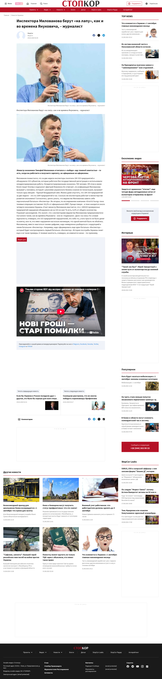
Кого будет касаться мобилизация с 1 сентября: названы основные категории (140, 378)
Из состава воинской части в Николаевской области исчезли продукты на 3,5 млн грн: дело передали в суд (140, 48)
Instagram (22, 346)
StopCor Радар (112, 10)
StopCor (30, 33)
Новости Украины (17, 15)
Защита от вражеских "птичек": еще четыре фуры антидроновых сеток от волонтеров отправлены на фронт (138, 192)
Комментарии (27, 419)
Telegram (76, 344)
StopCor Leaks (96, 10)
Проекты (33, 10)
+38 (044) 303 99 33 (140, 448)
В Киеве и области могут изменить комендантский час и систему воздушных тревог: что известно (137, 420)
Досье (83, 10)
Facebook (83, 344)
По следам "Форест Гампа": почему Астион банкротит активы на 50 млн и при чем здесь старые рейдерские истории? (139, 493)
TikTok (29, 346)
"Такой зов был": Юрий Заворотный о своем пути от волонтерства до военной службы (140, 269)
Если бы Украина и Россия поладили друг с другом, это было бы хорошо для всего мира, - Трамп (37, 399)
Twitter (95, 344)
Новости (60, 10)
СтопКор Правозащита (52, 666)
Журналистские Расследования (56, 669)
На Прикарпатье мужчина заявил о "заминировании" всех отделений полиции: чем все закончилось (137, 68)
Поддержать (136, 3)
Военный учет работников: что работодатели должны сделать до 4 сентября (98, 508)
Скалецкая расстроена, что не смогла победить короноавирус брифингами (80, 397)
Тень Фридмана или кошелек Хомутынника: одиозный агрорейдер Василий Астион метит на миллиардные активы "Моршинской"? (140, 514)
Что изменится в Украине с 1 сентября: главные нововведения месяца (99, 556)
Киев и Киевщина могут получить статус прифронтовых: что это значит (60, 506)
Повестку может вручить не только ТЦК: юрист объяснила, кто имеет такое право (59, 557)
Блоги (73, 10)
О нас (46, 663)
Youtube (90, 344)
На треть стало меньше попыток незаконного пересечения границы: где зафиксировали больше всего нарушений (139, 401)
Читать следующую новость (74, 391)
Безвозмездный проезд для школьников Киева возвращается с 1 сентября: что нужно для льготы (20, 508)
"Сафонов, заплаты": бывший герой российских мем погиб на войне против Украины (21, 557)
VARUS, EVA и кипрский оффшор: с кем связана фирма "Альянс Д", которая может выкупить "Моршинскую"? (139, 471)
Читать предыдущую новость (28, 391)
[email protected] (23, 674)
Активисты (48, 673)
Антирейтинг (127, 10)
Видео (46, 10)
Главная (6, 15)
